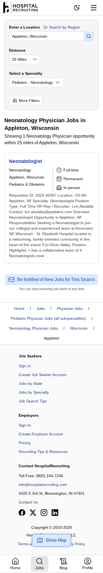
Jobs (41, 308)
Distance (17, 50)
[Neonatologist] (51, 208)
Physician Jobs (70, 308)
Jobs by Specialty (34, 392)
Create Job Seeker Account (42, 374)
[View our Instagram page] (44, 512)
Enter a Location (24, 27)
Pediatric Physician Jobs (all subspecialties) (48, 318)
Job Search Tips (33, 401)
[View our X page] (33, 512)
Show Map (56, 540)
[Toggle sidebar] (94, 8)
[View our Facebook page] (22, 512)
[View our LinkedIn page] (55, 512)
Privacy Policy (73, 544)
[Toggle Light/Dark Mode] (76, 7)
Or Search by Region (61, 27)
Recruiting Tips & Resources (43, 451)
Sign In (25, 366)
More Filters (29, 100)
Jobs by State (30, 383)
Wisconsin (79, 328)
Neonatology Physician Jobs (33, 328)
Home (19, 308)
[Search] (89, 36)
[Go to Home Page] (20, 8)
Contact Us (28, 502)
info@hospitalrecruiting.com (43, 484)
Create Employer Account (41, 434)
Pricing (24, 443)
